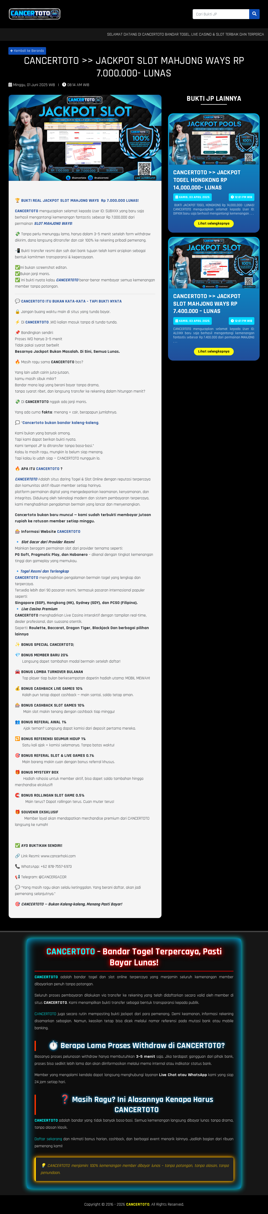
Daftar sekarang (48, 1139)
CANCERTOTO (47, 469)
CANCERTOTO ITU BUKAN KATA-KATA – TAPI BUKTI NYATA (71, 301)
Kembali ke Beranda (28, 50)
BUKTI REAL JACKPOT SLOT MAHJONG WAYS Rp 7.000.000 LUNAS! (80, 200)
